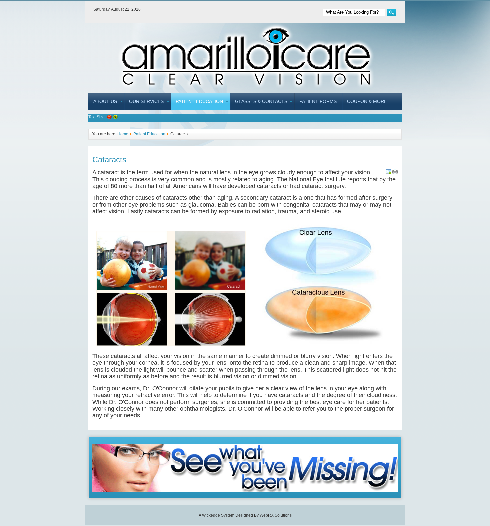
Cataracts (109, 159)
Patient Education (149, 134)
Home (122, 134)
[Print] (395, 171)
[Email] (388, 171)
